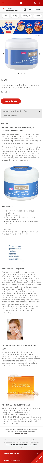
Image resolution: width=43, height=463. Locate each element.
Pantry (15, 16)
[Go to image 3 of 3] (24, 73)
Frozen (37, 16)
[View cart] (39, 3)
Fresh (5, 16)
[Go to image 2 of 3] (21, 73)
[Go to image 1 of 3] (18, 73)
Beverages (26, 16)
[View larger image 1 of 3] (21, 54)
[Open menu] (3, 3)
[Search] (35, 3)
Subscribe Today (21, 434)
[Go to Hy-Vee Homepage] (21, 3)
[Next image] (39, 54)
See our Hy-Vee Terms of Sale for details (22, 445)
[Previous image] (3, 54)
